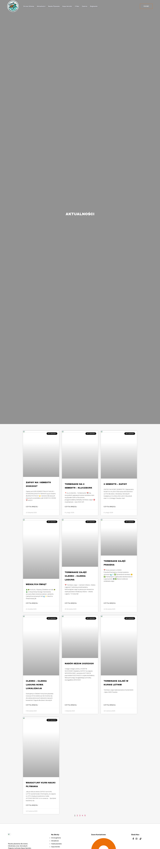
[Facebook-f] (133, 839)
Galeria (84, 6)
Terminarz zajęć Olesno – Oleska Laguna (76, 576)
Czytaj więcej (32, 506)
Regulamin (94, 6)
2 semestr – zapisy (115, 484)
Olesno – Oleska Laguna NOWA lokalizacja (36, 685)
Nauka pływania (54, 6)
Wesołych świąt (36, 584)
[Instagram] (136, 839)
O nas (77, 6)
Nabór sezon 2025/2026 (79, 663)
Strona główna (28, 6)
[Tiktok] (141, 839)
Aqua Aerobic (67, 6)
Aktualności (41, 6)
